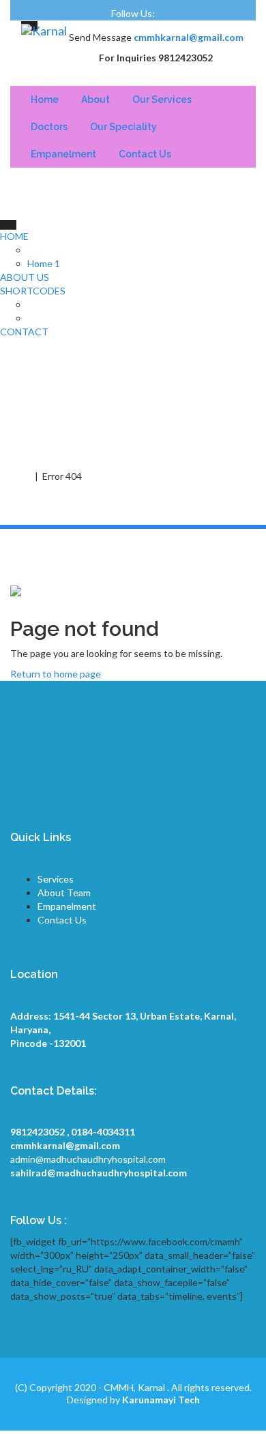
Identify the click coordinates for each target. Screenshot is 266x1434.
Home (45, 99)
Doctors (49, 126)
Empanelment (63, 154)
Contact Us (145, 154)
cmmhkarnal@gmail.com (188, 37)
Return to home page (55, 674)
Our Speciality (123, 126)
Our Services (162, 99)
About (95, 99)
